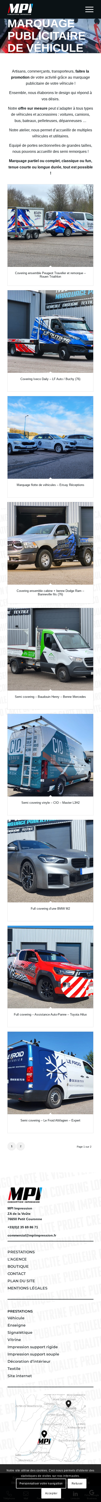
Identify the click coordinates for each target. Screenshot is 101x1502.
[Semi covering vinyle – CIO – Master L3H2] (50, 755)
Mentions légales (27, 1288)
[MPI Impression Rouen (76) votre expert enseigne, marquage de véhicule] (42, 9)
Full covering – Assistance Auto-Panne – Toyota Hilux (50, 1014)
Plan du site (21, 1281)
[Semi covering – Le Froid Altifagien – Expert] (50, 1073)
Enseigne (17, 1325)
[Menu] (87, 9)
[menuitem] (87, 9)
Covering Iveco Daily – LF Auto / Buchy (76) (50, 379)
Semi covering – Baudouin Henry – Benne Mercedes (50, 697)
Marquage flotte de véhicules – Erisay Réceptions (50, 485)
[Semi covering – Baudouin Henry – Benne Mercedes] (50, 649)
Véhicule (16, 1318)
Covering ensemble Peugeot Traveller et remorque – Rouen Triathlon (50, 274)
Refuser (77, 1483)
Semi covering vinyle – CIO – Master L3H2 (50, 802)
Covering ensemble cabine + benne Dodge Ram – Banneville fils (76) (50, 592)
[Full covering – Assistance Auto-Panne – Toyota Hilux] (50, 967)
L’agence (17, 1259)
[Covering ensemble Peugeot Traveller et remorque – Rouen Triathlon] (50, 225)
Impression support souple (33, 1354)
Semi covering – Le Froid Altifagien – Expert (50, 1120)
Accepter (51, 1493)
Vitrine (14, 1340)
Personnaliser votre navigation (41, 1483)
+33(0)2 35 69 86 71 (23, 1227)
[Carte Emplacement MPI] (50, 1428)
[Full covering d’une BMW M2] (50, 861)
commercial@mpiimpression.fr (32, 1235)
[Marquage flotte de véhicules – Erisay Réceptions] (50, 437)
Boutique (18, 1266)
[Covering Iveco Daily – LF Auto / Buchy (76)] (50, 331)
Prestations (21, 1252)
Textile (14, 1368)
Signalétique (20, 1332)
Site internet (20, 1376)
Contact (17, 1273)
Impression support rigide (33, 1347)
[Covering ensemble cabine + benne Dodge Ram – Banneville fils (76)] (50, 543)
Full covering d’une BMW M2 (50, 908)
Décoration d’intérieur (29, 1361)
